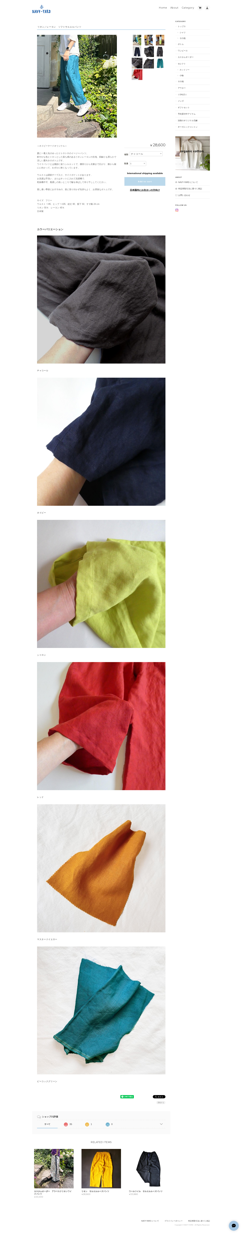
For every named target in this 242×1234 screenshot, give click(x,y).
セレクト (182, 64)
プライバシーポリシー (173, 1221)
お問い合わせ (184, 195)
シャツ (183, 32)
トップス (182, 26)
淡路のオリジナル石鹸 (188, 120)
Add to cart (145, 181)
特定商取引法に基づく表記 (190, 189)
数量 (126, 163)
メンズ (181, 101)
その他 (183, 38)
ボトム (181, 44)
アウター (182, 88)
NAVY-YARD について (188, 182)
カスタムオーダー (186, 57)
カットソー (184, 70)
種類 (126, 154)
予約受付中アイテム (187, 114)
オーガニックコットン (188, 127)
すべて (47, 1124)
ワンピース (183, 51)
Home (163, 7)
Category (188, 7)
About (174, 7)
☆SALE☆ (182, 94)
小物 (182, 75)
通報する (161, 1102)
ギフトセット (184, 107)
